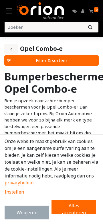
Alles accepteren (74, 208)
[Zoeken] (90, 27)
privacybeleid (19, 182)
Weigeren (27, 212)
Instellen (14, 192)
